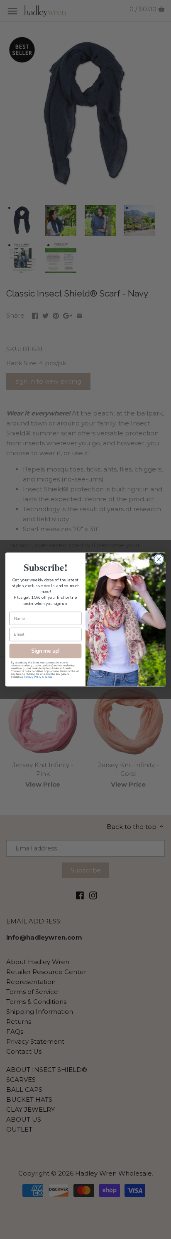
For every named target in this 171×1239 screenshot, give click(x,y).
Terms (48, 676)
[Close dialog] (159, 559)
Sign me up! (45, 650)
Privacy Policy (33, 676)
